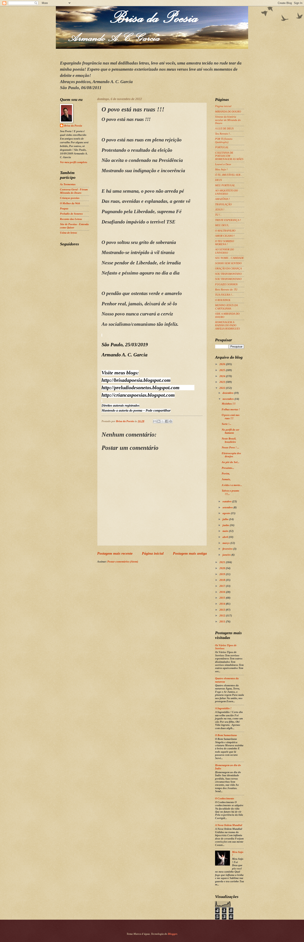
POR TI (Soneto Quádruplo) (223, 140)
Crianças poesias (69, 198)
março (226, 543)
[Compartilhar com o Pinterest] (171, 421)
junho (226, 525)
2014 (222, 603)
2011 (222, 621)
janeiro (227, 554)
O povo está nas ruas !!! (230, 417)
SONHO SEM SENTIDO (228, 263)
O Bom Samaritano (226, 735)
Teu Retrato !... (223, 133)
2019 (222, 574)
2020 (222, 568)
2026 (222, 364)
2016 (222, 592)
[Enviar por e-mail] (155, 421)
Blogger (172, 933)
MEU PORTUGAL (225, 185)
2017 (222, 586)
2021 (222, 562)
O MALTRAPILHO (225, 230)
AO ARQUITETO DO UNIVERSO (226, 192)
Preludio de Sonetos (71, 213)
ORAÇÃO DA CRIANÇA (228, 268)
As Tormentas (67, 184)
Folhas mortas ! (231, 409)
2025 (222, 370)
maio (226, 531)
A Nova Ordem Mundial (228, 825)
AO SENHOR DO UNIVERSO (224, 251)
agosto (227, 513)
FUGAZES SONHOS (226, 284)
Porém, (226, 473)
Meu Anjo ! (221, 169)
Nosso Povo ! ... (230, 447)
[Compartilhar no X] (163, 421)
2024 (222, 376)
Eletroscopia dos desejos (231, 455)
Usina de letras (68, 232)
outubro (227, 501)
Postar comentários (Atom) (122, 561)
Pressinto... (228, 468)
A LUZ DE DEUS (224, 128)
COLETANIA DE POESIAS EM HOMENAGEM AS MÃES (229, 156)
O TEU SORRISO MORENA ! (224, 243)
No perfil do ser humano (230, 431)
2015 (222, 597)
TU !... (218, 214)
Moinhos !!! (229, 403)
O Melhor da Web (70, 203)
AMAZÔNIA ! (222, 199)
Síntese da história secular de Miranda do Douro (228, 120)
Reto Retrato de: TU (226, 289)
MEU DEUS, (222, 225)
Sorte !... (226, 424)
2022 (222, 388)
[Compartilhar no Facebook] (167, 421)
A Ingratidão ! (223, 708)
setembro (228, 507)
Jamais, (226, 479)
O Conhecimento (224, 798)
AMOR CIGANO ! (225, 235)
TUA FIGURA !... (224, 294)
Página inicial (153, 553)
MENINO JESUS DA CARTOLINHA (226, 307)
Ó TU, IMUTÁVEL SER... (228, 174)
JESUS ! (219, 209)
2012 (222, 615)
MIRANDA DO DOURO (228, 111)
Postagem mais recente (115, 553)
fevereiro (228, 548)
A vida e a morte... (232, 485)
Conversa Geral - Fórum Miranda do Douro (74, 191)
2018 (222, 580)
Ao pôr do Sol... (230, 462)
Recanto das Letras (71, 219)
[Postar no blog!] (159, 421)
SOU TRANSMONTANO (228, 273)
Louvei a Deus (223, 164)
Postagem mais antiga (190, 553)
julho (226, 519)
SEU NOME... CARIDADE (229, 258)
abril (226, 537)
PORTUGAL (222, 147)
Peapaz (64, 208)
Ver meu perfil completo (73, 162)
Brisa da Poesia (73, 125)
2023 (222, 382)
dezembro (228, 393)
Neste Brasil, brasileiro (229, 440)
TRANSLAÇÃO (223, 204)
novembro (229, 399)
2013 (222, 609)
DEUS (218, 180)
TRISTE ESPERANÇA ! (228, 220)
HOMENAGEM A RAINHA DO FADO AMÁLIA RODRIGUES (227, 325)
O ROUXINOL (223, 300)
